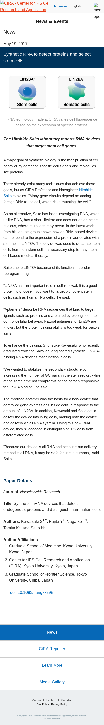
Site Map (66, 700)
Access (36, 700)
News (52, 632)
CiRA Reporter (52, 648)
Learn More (52, 665)
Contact (51, 700)
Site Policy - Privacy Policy (52, 704)
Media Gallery (52, 682)
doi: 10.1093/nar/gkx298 (31, 592)
